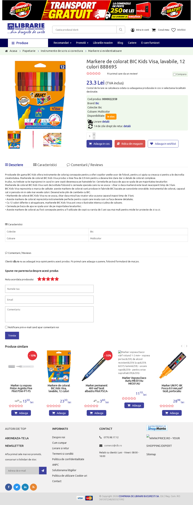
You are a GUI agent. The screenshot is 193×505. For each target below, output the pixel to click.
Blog (120, 42)
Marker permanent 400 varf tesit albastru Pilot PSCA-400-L (96, 388)
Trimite (12, 335)
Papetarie (28, 50)
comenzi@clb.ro (113, 445)
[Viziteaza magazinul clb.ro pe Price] (167, 438)
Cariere (132, 42)
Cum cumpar (59, 442)
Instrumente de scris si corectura (62, 50)
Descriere (15, 165)
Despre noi (58, 437)
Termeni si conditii (62, 453)
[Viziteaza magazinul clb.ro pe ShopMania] (157, 428)
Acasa (13, 50)
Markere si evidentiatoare (105, 50)
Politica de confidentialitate (68, 459)
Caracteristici (47, 165)
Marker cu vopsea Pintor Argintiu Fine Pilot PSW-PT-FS (21, 388)
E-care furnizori (150, 42)
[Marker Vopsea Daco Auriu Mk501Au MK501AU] (134, 362)
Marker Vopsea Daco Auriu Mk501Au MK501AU (134, 381)
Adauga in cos (101, 143)
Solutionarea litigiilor (64, 470)
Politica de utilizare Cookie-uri (69, 475)
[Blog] (33, 487)
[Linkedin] (25, 487)
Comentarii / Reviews (86, 165)
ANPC (55, 464)
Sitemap (151, 454)
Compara (181, 74)
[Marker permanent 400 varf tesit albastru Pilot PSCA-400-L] (96, 366)
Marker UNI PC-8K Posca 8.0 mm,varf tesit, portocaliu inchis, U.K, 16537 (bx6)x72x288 (172, 388)
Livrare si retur (60, 448)
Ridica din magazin (132, 143)
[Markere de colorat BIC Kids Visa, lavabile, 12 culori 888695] (59, 366)
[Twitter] (16, 487)
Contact (56, 481)
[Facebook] (8, 487)
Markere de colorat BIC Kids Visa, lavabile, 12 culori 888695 (59, 388)
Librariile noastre (103, 42)
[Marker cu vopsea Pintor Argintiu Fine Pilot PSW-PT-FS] (21, 366)
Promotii (81, 42)
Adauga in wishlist (165, 143)
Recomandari (61, 42)
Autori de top (15, 428)
